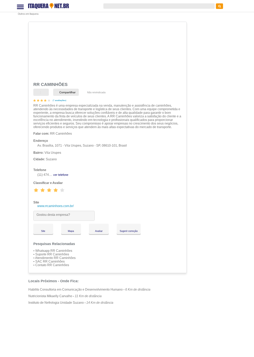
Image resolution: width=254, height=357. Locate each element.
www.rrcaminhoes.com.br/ (55, 206)
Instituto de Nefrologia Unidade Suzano (56, 302)
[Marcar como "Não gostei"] (45, 92)
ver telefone (60, 174)
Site (43, 231)
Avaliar (99, 231)
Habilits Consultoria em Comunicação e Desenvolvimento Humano (75, 289)
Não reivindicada (96, 92)
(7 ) (59, 100)
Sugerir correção (129, 231)
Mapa (71, 231)
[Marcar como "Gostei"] (38, 92)
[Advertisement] (107, 51)
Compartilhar (67, 92)
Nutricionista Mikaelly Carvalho (50, 296)
